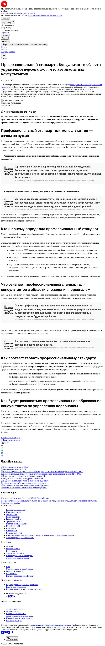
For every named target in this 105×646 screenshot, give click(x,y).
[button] (4, 47)
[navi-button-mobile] (3, 55)
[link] (5, 41)
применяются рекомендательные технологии (51, 625)
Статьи (4, 58)
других (33, 96)
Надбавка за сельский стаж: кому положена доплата (23, 483)
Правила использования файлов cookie (45, 16)
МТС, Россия (43, 498)
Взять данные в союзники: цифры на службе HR (22, 478)
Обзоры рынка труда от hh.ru (13, 469)
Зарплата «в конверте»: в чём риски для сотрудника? (24, 488)
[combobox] (12, 638)
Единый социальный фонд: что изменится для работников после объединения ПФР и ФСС (41, 474)
